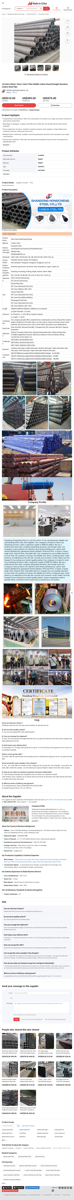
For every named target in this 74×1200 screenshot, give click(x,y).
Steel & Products (31, 14)
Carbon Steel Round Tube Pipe (32, 1175)
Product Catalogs (29, 1126)
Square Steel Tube (8, 1156)
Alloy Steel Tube (39, 1156)
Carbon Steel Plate (33, 859)
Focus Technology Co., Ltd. (23, 1195)
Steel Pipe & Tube (44, 14)
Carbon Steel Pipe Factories (49, 1166)
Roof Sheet (22, 1133)
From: (11, 993)
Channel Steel (56, 862)
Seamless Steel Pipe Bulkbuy (11, 1179)
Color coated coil (59, 1133)
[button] (3, 3)
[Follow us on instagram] (65, 1187)
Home (3, 14)
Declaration (57, 1195)
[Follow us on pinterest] (71, 1187)
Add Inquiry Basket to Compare (37, 74)
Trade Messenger (32, 1187)
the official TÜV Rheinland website (58, 800)
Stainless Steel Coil (42, 1133)
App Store (7, 1187)
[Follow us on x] (62, 1187)
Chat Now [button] (56, 105)
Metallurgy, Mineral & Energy (16, 14)
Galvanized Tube (7, 1133)
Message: (10, 1003)
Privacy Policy (66, 1195)
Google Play (18, 1187)
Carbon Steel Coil (20, 859)
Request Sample (34, 110)
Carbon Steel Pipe (45, 859)
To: (12, 998)
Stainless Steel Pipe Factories (28, 1166)
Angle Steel (47, 862)
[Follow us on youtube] (68, 1187)
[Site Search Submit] (46, 9)
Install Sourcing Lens (11, 1190)
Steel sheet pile (41, 1137)
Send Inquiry (19, 105)
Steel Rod (22, 1137)
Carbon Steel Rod (37, 862)
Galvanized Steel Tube (24, 1156)
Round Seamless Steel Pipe (11, 1175)
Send (16, 1019)
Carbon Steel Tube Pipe (53, 1170)
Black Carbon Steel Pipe (52, 1175)
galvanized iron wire (8, 1137)
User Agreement (47, 1195)
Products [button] (19, 8)
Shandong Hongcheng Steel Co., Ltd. (17, 90)
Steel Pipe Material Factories (11, 1170)
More (3, 1183)
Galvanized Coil (59, 1130)
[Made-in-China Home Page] (37, 3)
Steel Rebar (55, 859)
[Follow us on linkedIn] (53, 1190)
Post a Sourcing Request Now (55, 1019)
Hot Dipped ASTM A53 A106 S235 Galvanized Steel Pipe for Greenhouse (63, 1081)
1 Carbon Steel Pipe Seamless (33, 1170)
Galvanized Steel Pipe (25, 862)
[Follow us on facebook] (60, 1187)
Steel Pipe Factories (9, 1166)
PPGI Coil (14, 862)
